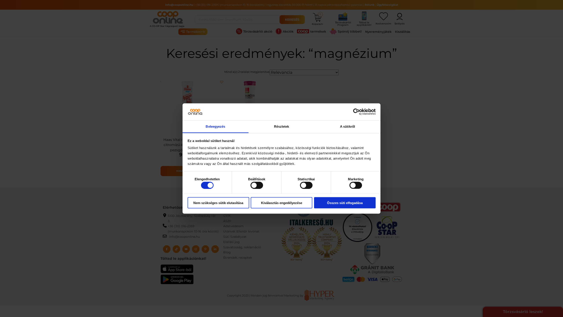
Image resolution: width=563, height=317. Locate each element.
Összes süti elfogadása (345, 203)
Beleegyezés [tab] (215, 126)
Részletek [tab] (281, 126)
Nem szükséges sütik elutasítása (218, 203)
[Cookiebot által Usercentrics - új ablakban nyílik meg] (356, 112)
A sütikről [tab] (347, 126)
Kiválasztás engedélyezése (281, 203)
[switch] (256, 185)
